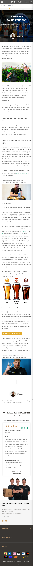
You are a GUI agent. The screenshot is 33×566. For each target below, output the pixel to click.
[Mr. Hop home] (16, 2)
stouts (10, 236)
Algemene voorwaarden (9, 561)
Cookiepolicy (26, 561)
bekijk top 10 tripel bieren (11, 333)
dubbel (24, 231)
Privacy (19, 561)
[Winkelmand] (30, 2)
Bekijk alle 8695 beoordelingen (17, 472)
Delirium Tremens (21, 173)
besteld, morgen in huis (18, 9)
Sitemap (17, 564)
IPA (3, 234)
